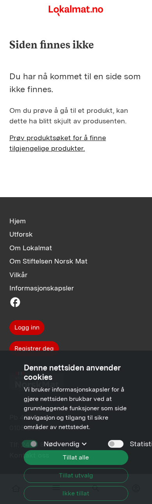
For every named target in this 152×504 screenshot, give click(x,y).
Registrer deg (34, 348)
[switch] (116, 444)
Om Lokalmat (30, 248)
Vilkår (18, 275)
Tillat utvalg (76, 475)
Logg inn (26, 327)
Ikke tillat (75, 493)
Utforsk (21, 234)
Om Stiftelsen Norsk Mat (48, 261)
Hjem (17, 221)
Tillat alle (76, 457)
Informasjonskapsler (41, 288)
